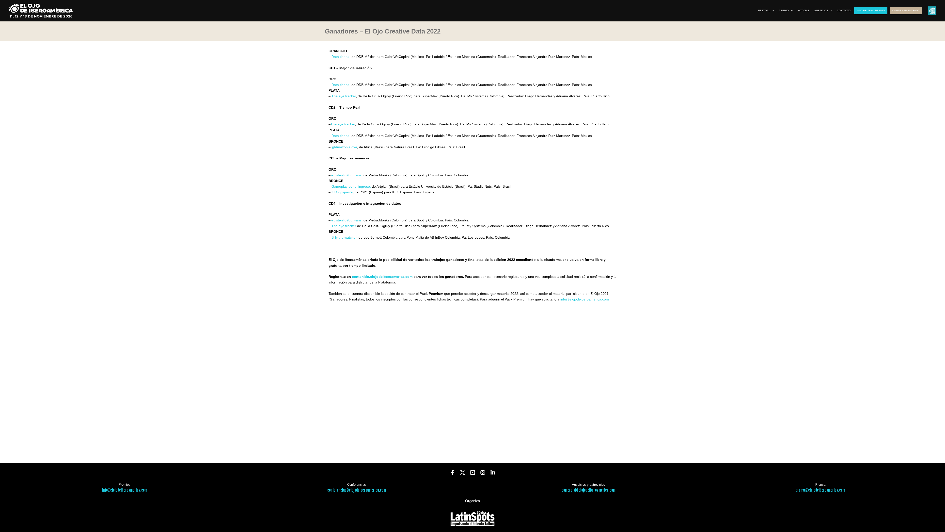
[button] (772, 10)
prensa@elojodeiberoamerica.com (820, 490)
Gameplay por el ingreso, (351, 186)
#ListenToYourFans (346, 175)
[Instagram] (482, 472)
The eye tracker (343, 96)
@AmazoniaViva (344, 147)
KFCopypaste (342, 192)
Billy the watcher (344, 237)
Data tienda (340, 57)
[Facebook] (452, 472)
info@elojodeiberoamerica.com (584, 299)
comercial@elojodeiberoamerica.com (588, 490)
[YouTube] (472, 472)
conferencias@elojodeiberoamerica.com (356, 490)
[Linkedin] (492, 472)
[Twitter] (462, 472)
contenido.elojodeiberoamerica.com (382, 277)
